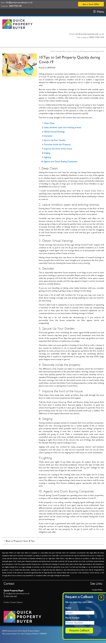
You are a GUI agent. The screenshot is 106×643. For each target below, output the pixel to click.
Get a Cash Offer (91, 4)
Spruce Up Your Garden (55, 140)
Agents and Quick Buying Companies (60, 161)
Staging (47, 153)
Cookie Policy (97, 590)
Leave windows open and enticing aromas (62, 127)
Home (52, 51)
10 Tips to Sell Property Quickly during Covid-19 (88, 51)
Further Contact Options (13, 602)
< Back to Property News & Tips (19, 541)
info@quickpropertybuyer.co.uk (19, 2)
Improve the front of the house (58, 148)
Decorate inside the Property (57, 144)
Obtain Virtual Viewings (54, 131)
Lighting (47, 157)
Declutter (48, 136)
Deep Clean (49, 123)
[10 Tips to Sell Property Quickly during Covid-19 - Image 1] (19, 75)
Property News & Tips (63, 51)
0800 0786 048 (15, 6)
